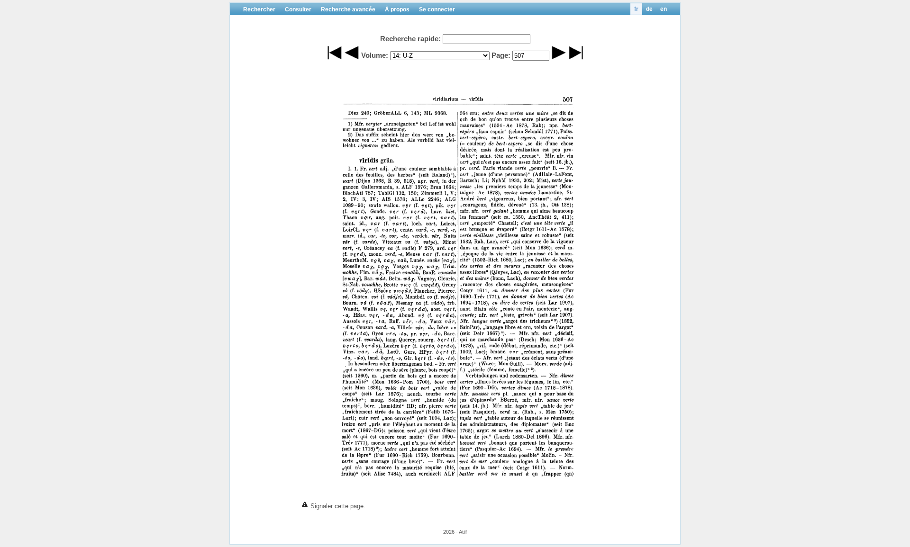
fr (636, 9)
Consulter (298, 9)
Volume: (374, 55)
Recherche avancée (348, 9)
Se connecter (437, 9)
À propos (397, 9)
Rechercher (259, 9)
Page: (500, 55)
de (649, 9)
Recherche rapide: (410, 39)
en (663, 9)
